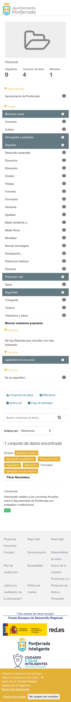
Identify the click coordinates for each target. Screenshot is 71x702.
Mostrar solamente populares (24, 323)
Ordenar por (10, 431)
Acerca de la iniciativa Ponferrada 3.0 (60, 572)
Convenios (10, 491)
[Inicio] (19, 9)
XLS (7, 510)
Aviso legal (57, 539)
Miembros (49, 395)
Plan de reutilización (11, 569)
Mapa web (33, 539)
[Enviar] (59, 417)
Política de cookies (33, 588)
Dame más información (16, 689)
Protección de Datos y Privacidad (59, 591)
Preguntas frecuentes (10, 542)
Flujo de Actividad (41, 403)
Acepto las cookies (14, 696)
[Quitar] (35, 453)
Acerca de (15, 403)
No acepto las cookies (43, 696)
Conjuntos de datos (21, 395)
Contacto (9, 552)
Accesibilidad (35, 565)
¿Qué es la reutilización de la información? (13, 591)
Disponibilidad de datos (59, 555)
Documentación (36, 552)
